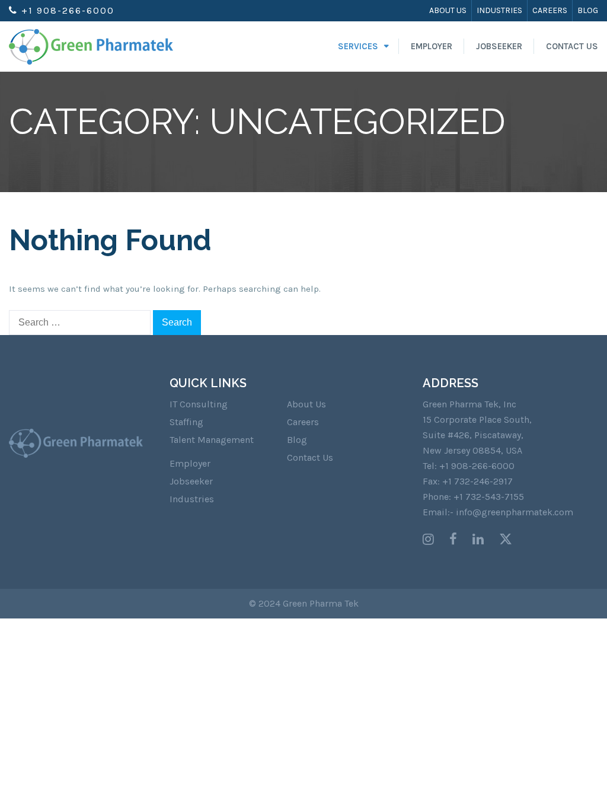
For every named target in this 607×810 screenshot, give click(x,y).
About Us (448, 10)
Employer (431, 46)
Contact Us (572, 46)
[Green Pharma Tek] (91, 46)
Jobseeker (499, 46)
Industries (499, 10)
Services (358, 46)
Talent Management (212, 439)
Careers (549, 10)
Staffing (186, 422)
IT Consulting (199, 404)
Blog (587, 10)
